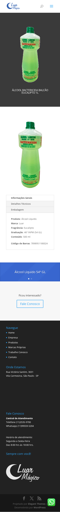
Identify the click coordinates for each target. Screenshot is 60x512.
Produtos (13, 342)
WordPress (40, 507)
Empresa (13, 337)
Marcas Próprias (17, 347)
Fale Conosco (30, 304)
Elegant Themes (36, 503)
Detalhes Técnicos (21, 203)
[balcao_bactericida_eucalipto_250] (30, 190)
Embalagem (17, 209)
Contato (12, 357)
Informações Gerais (21, 197)
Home (11, 332)
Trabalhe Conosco (18, 352)
